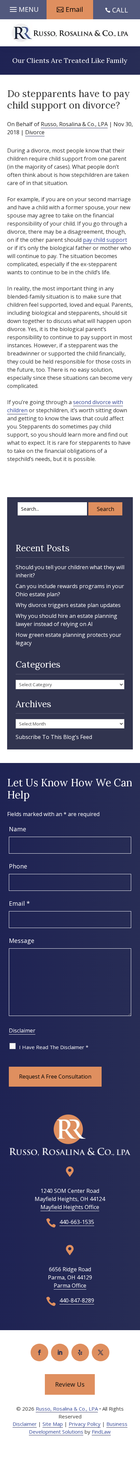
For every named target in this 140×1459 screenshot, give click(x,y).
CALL (120, 10)
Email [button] (74, 9)
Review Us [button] (70, 1384)
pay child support (105, 240)
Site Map (52, 1423)
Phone (18, 866)
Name (17, 829)
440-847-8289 (76, 1300)
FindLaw (101, 1431)
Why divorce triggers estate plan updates (68, 605)
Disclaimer (22, 1030)
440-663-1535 (76, 1222)
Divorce (35, 132)
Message (21, 940)
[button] (23, 7)
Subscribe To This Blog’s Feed (54, 737)
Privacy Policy (85, 1423)
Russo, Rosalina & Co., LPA (74, 124)
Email (19, 903)
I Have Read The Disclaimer (53, 1047)
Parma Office (70, 1285)
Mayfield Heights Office (69, 1207)
